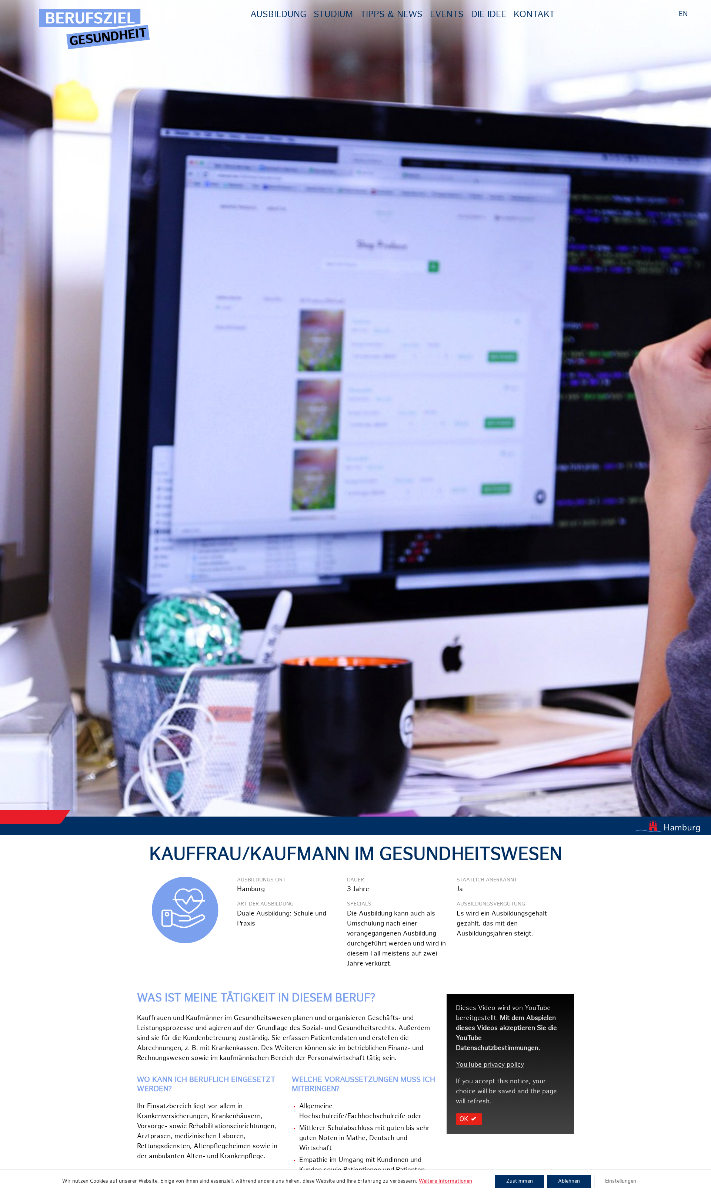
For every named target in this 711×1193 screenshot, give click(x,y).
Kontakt (534, 15)
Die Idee (488, 15)
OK (464, 1119)
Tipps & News (391, 15)
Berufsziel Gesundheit (94, 29)
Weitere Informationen (445, 1181)
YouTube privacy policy (490, 1065)
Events (447, 15)
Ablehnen (569, 1181)
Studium (333, 15)
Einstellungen (620, 1181)
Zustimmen (519, 1181)
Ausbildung (278, 15)
